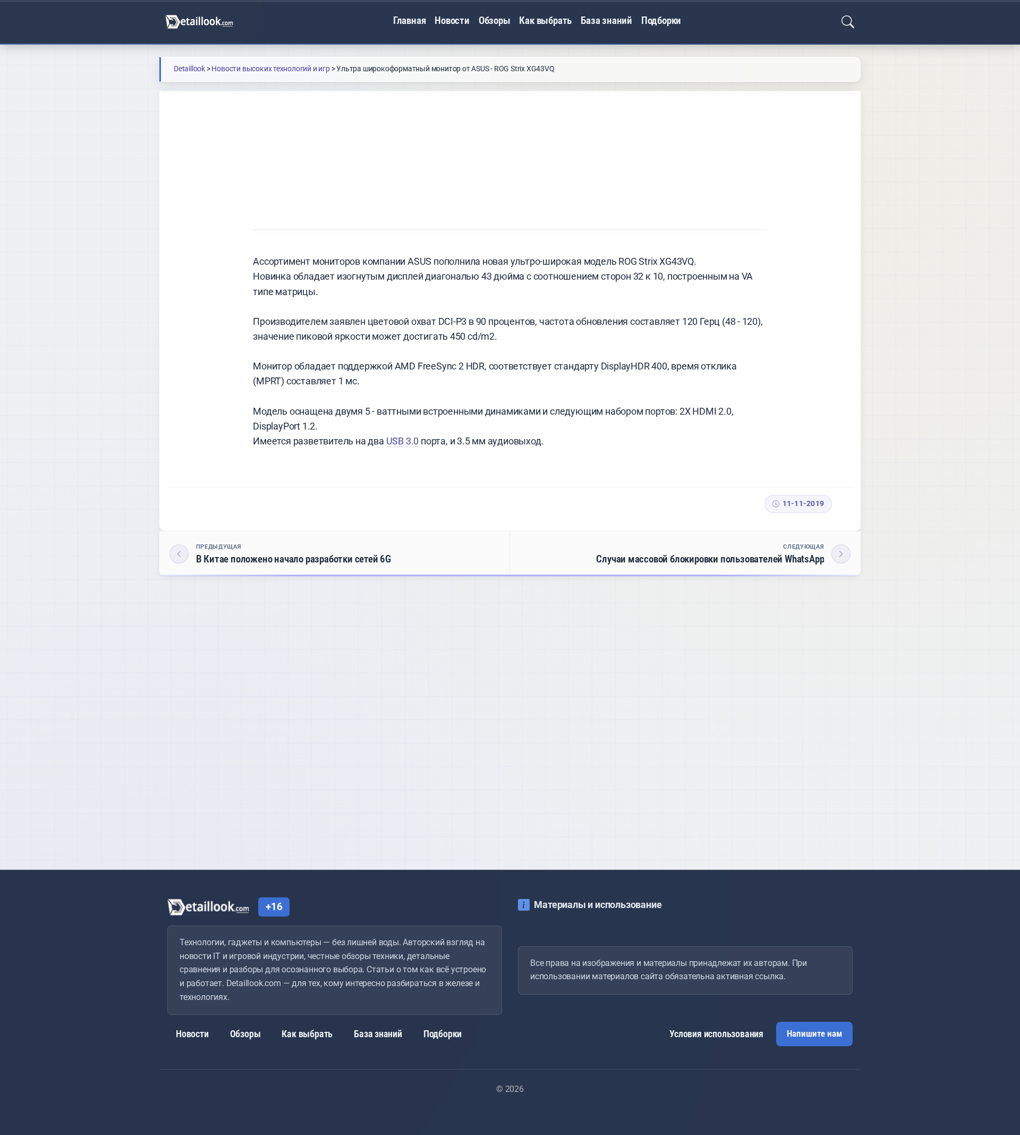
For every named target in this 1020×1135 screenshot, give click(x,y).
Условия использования (716, 1033)
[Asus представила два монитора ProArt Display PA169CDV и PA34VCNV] (594, 747)
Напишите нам (814, 1033)
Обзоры (495, 21)
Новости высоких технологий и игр (355, 120)
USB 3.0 (402, 441)
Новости (452, 21)
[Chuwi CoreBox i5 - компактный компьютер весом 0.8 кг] (257, 747)
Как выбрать (545, 21)
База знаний (606, 21)
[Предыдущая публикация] (334, 554)
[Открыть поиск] (848, 22)
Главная (409, 21)
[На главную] (199, 22)
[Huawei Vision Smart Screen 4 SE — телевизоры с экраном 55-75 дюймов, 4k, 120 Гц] (426, 747)
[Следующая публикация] (685, 554)
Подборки (661, 21)
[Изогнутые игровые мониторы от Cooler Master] (763, 747)
